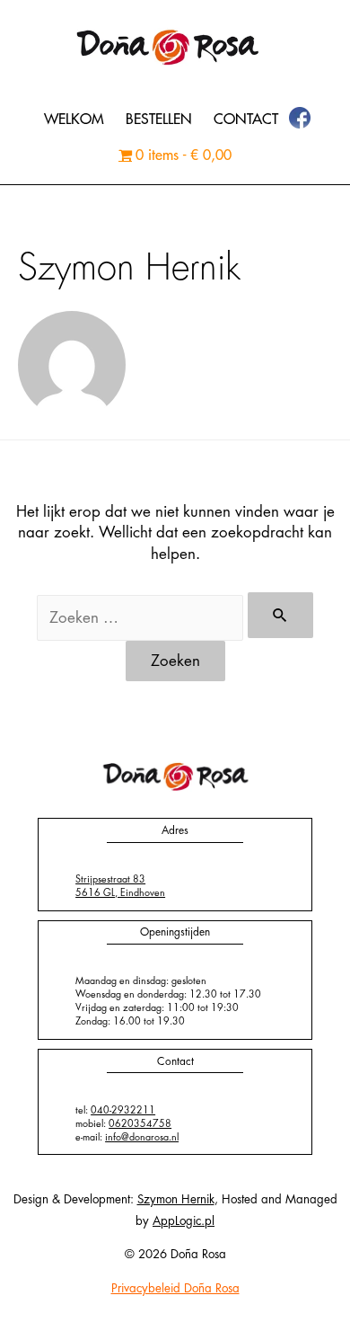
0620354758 (140, 1124)
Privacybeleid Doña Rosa (175, 1288)
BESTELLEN (159, 119)
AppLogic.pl (183, 1221)
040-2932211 (123, 1110)
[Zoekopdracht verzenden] (280, 615)
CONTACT (246, 119)
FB (300, 119)
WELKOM (74, 119)
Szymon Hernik (175, 1199)
